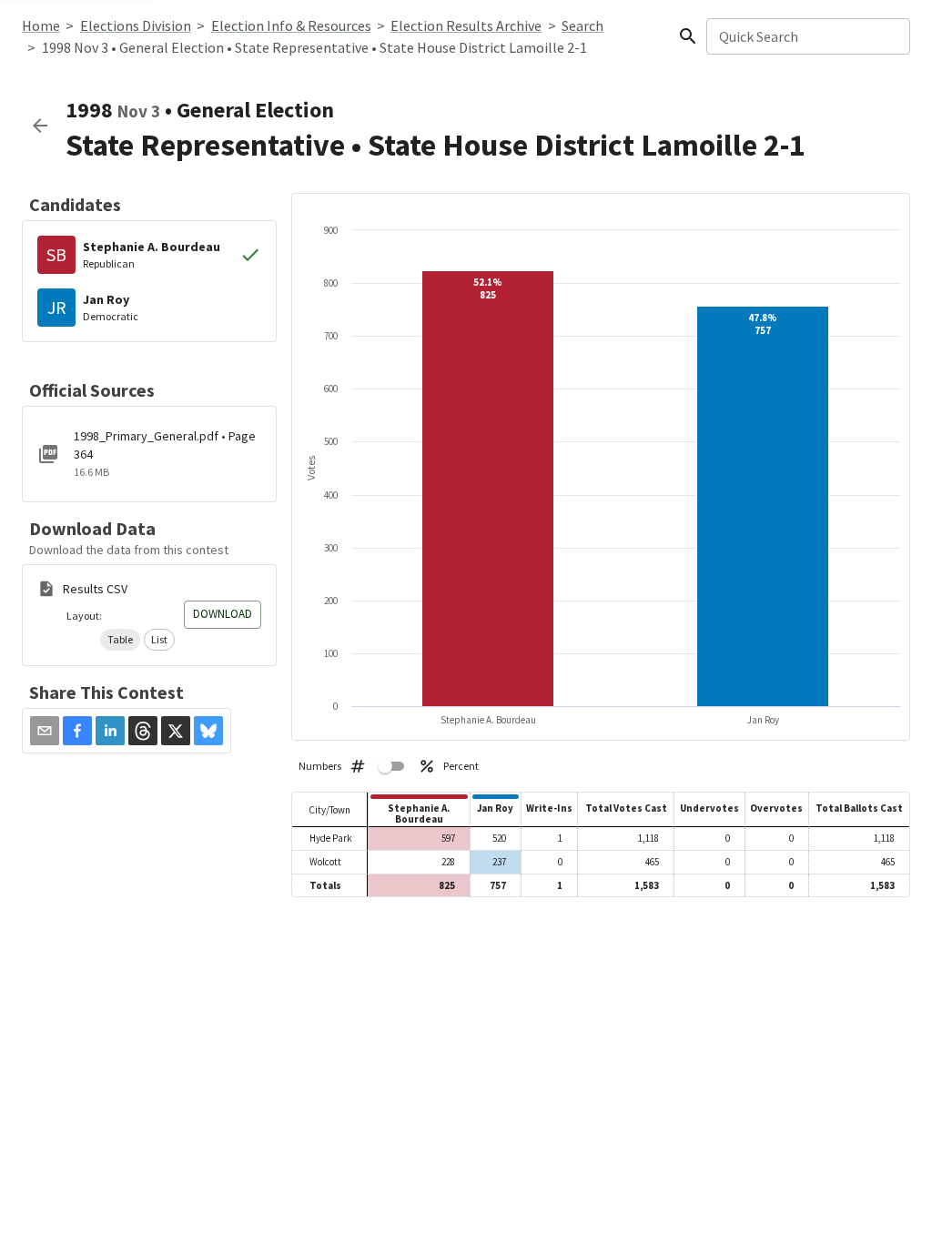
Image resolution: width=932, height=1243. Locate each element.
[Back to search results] (40, 125)
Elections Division (135, 25)
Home (41, 25)
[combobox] (807, 36)
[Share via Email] (44, 730)
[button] (120, 640)
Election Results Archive (466, 25)
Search (582, 25)
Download (222, 614)
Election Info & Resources (291, 25)
